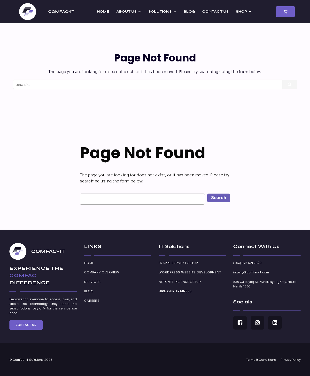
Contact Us (215, 11)
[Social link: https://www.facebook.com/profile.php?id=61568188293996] (242, 323)
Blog (189, 11)
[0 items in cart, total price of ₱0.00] (285, 11)
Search (218, 197)
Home (103, 11)
